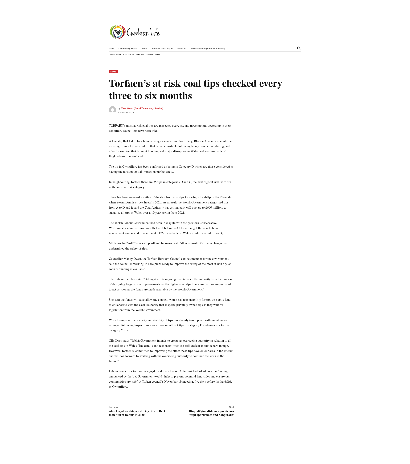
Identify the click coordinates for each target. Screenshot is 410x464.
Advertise (181, 48)
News (111, 48)
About (144, 48)
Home (111, 54)
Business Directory (161, 48)
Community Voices (128, 48)
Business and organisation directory (208, 48)
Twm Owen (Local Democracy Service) (142, 108)
